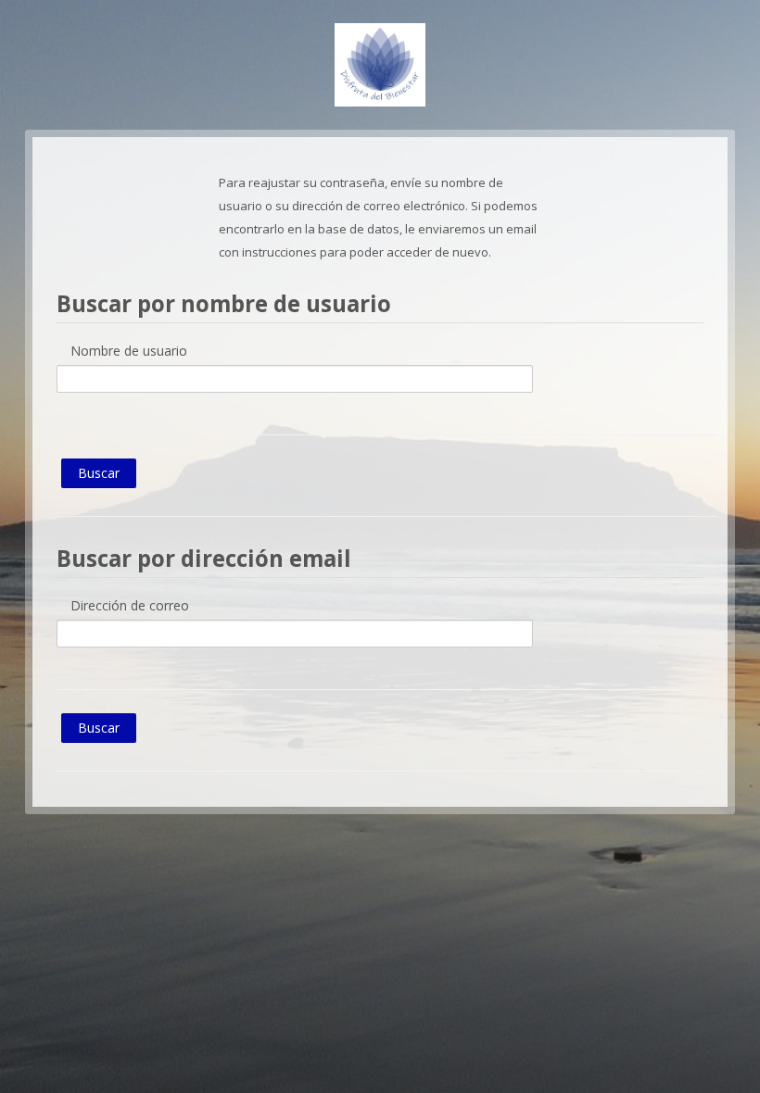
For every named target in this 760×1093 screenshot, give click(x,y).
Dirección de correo (129, 605)
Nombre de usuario (128, 350)
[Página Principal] (380, 63)
